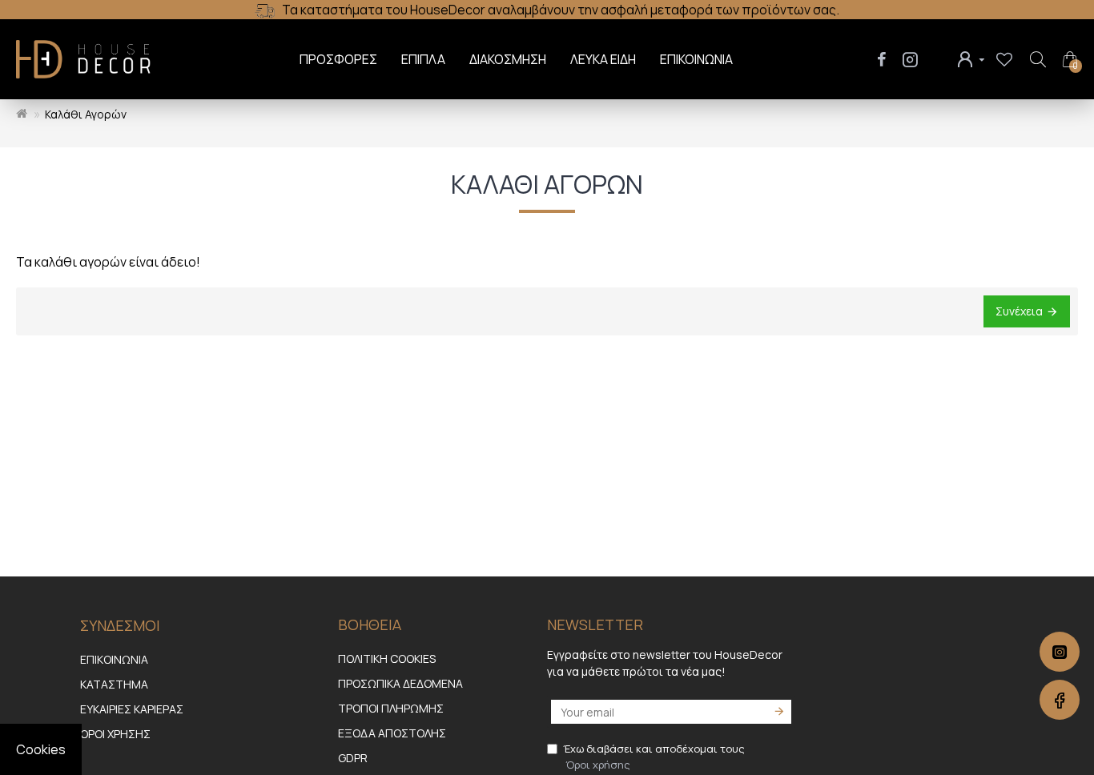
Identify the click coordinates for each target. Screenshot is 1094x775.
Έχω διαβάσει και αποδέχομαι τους (654, 756)
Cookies (41, 749)
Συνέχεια (1019, 311)
